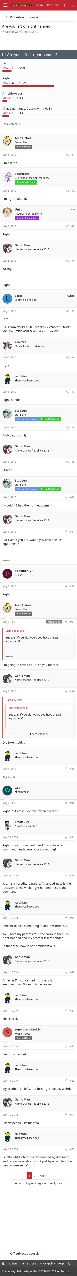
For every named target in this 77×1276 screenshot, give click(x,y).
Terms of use (28, 1263)
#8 (73, 427)
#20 (72, 972)
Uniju (72, 209)
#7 (73, 391)
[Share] (67, 155)
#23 (72, 1080)
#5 (73, 311)
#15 (72, 768)
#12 (72, 586)
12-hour (13, 1263)
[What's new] (64, 5)
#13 (72, 622)
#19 (72, 918)
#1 (73, 155)
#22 (72, 1046)
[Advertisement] (38, 42)
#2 (73, 190)
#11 (72, 531)
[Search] (72, 5)
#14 (72, 691)
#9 (73, 461)
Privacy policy (47, 1263)
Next (43, 1176)
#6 (73, 357)
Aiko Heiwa (11, 32)
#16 (72, 803)
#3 (73, 226)
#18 (72, 875)
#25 (72, 1149)
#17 (72, 837)
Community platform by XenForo (36, 1271)
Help (61, 1263)
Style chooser (3, 1263)
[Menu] (5, 5)
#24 (72, 1115)
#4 (73, 260)
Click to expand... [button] (39, 734)
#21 (72, 1010)
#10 (72, 497)
